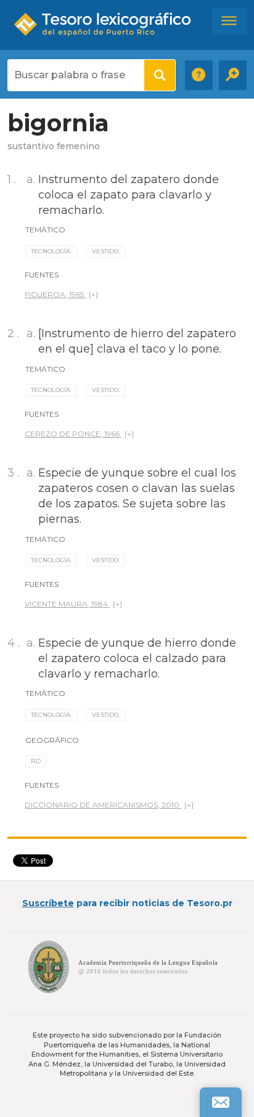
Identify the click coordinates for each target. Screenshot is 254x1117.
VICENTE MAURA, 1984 (66, 603)
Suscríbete (48, 903)
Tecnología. (51, 251)
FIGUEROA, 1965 (54, 294)
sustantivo (30, 146)
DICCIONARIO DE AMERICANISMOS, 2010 (102, 804)
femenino (78, 146)
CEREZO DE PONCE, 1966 (72, 433)
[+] (93, 294)
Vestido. (106, 251)
